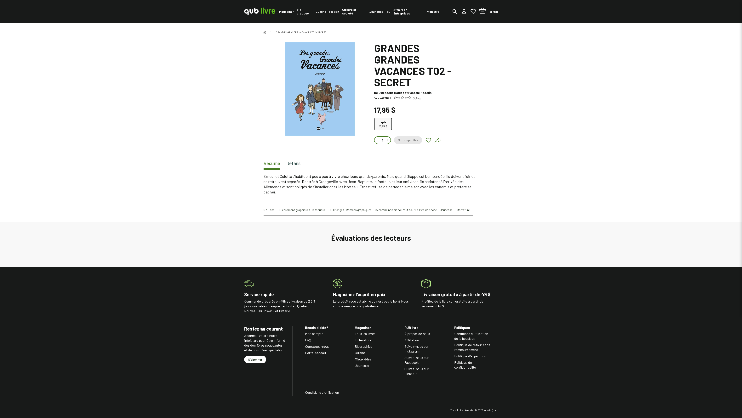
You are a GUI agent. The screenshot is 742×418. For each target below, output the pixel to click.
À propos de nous (417, 334)
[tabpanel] (371, 184)
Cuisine (360, 353)
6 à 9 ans (269, 210)
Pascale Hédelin (419, 93)
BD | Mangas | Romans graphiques (350, 210)
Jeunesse (446, 210)
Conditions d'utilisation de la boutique (471, 336)
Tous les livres (365, 334)
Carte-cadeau (315, 353)
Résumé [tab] (272, 163)
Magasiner (363, 328)
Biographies (363, 346)
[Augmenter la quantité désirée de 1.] (388, 140)
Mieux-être (363, 359)
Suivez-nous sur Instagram (416, 348)
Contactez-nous (317, 346)
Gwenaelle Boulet (391, 93)
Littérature (463, 210)
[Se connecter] (464, 11)
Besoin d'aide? (316, 328)
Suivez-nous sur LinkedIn (416, 371)
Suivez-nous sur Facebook (416, 360)
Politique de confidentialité (465, 364)
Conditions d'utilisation (322, 392)
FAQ (308, 340)
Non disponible (408, 140)
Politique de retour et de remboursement (472, 347)
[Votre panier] (482, 11)
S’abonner (255, 359)
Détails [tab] (293, 163)
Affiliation (411, 340)
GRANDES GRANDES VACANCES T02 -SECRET (301, 32)
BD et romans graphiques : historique (302, 210)
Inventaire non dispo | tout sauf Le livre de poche (406, 210)
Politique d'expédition (470, 356)
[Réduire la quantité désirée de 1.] (377, 140)
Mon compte (314, 334)
